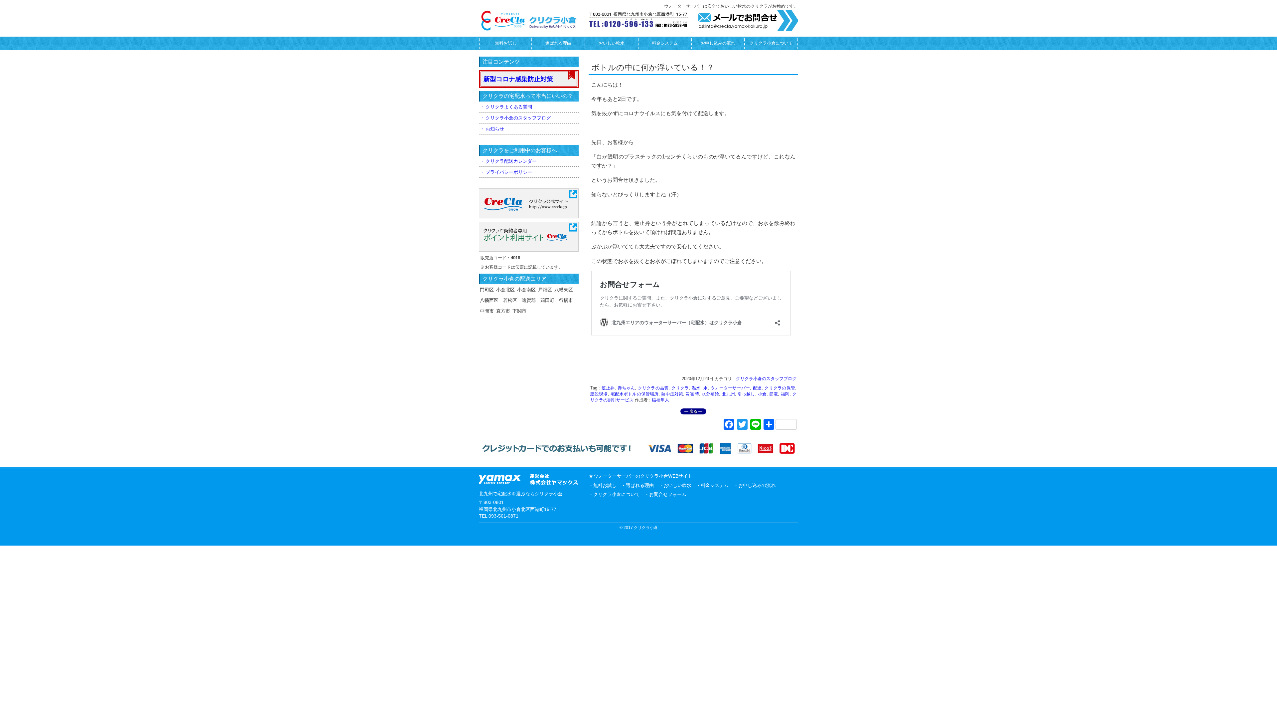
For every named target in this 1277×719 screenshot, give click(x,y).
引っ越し (746, 393)
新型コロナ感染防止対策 (518, 79)
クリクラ (680, 387)
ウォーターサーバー (730, 387)
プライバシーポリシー (509, 172)
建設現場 (599, 393)
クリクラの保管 (779, 387)
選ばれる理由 (558, 43)
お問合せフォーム (667, 494)
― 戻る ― (693, 411)
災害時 (692, 393)
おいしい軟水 (612, 43)
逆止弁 (608, 387)
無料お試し (505, 43)
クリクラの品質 (653, 387)
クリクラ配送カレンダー (511, 161)
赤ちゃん (626, 387)
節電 (773, 393)
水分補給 (710, 393)
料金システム (665, 43)
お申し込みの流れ (718, 43)
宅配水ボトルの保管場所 (635, 393)
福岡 (785, 393)
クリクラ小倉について (771, 43)
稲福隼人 (660, 399)
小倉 (762, 393)
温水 (696, 387)
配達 (757, 387)
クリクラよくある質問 (509, 107)
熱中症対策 (672, 393)
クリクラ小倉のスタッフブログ (766, 378)
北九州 (728, 393)
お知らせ (495, 128)
